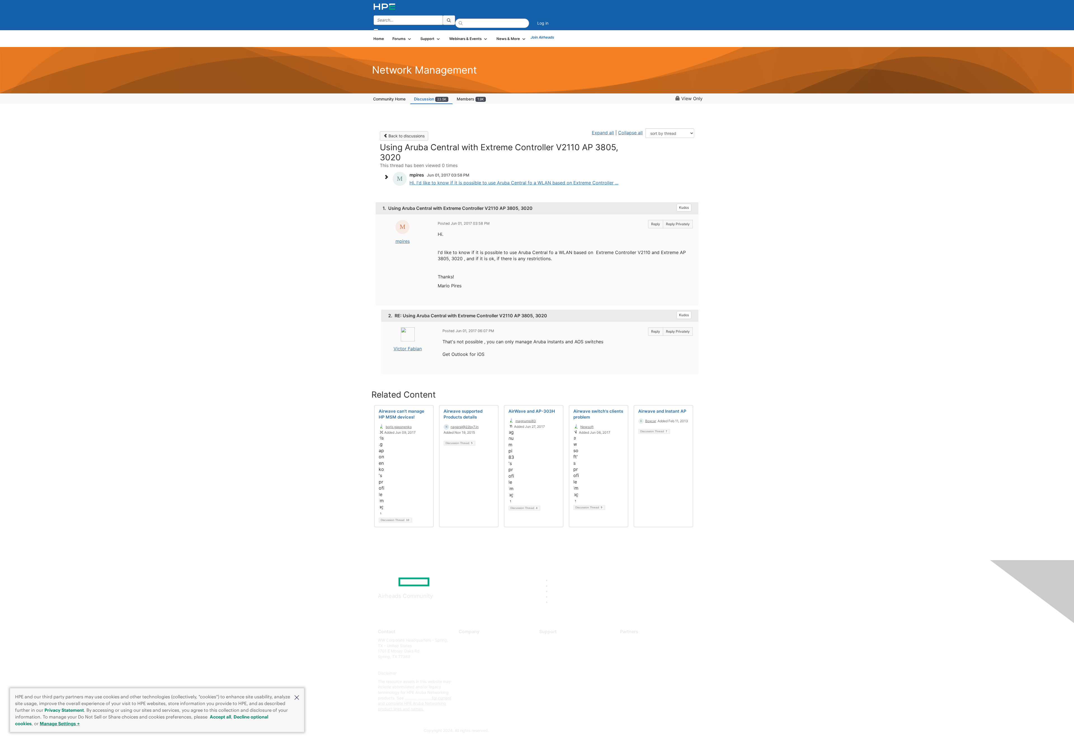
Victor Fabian (408, 348)
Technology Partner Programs (647, 665)
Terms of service (474, 681)
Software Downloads (558, 665)
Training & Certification (560, 656)
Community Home (389, 99)
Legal (464, 689)
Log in (542, 23)
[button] (297, 697)
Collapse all (630, 132)
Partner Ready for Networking (647, 656)
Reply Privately (678, 224)
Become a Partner (636, 648)
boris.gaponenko (399, 427)
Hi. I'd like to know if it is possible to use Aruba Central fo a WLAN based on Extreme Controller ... (513, 183)
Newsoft (586, 427)
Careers (466, 648)
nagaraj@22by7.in (465, 427)
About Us (467, 640)
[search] (449, 20)
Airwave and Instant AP (662, 411)
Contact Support (554, 648)
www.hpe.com (418, 698)
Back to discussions (406, 135)
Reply (655, 224)
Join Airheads (542, 37)
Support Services (555, 640)
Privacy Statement (64, 710)
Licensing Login (553, 673)
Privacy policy (471, 673)
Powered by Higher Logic (618, 731)
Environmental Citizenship (482, 665)
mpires (402, 241)
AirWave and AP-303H (531, 411)
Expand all (603, 132)
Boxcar (650, 421)
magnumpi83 (525, 421)
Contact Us (469, 656)
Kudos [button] (684, 207)
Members (470, 99)
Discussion (430, 99)
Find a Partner (633, 640)
